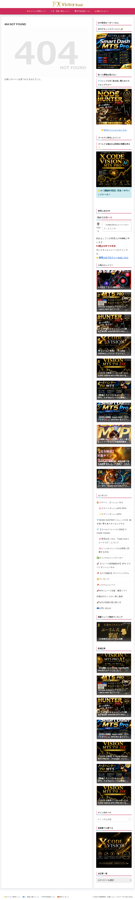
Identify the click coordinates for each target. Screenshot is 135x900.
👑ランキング (103, 579)
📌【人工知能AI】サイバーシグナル (113, 573)
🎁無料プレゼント (63, 897)
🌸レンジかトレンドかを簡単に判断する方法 (114, 550)
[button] (129, 819)
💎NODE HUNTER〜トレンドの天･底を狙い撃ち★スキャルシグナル (114, 522)
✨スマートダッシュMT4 (110, 514)
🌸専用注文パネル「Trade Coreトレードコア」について (114, 541)
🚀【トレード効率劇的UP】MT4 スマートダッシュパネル (114, 565)
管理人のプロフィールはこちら (113, 257)
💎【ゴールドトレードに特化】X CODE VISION (112, 531)
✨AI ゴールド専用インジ (11, 897)
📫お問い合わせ (104, 608)
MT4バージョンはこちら (115, 130)
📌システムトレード (106, 585)
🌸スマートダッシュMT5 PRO (112, 508)
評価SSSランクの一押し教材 (110, 596)
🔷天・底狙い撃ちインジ (30, 897)
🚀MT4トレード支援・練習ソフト (112, 591)
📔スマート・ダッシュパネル (110, 502)
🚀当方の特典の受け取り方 (109, 602)
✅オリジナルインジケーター (110, 558)
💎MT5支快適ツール (48, 897)
